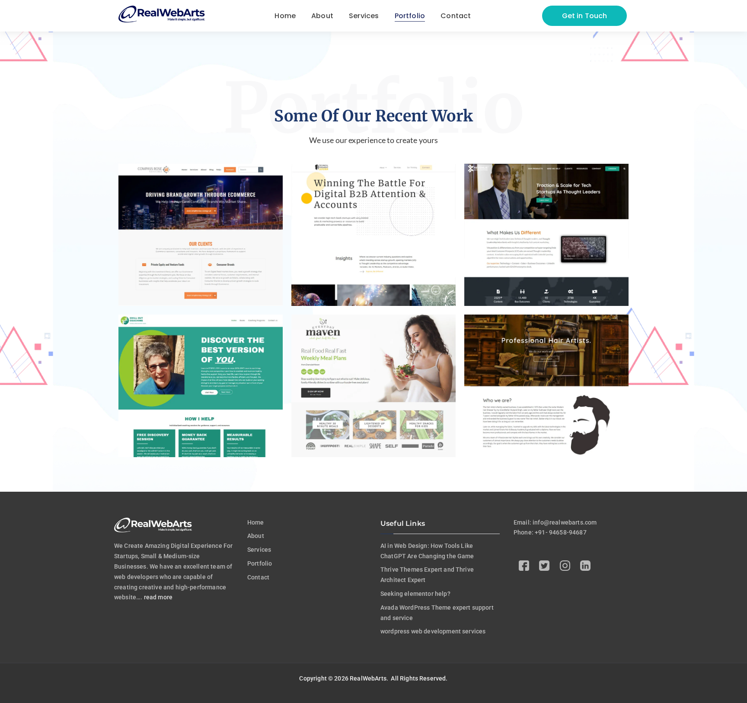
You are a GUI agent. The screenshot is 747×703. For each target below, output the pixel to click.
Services (259, 549)
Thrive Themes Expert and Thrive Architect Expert (427, 574)
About (255, 535)
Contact (258, 577)
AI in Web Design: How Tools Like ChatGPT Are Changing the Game (427, 551)
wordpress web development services (432, 631)
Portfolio (259, 563)
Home (255, 522)
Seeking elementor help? (415, 593)
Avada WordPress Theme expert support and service (437, 612)
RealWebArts (368, 678)
